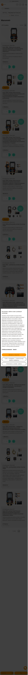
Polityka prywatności (6, 349)
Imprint (14, 349)
